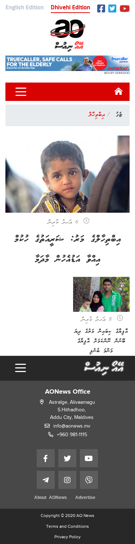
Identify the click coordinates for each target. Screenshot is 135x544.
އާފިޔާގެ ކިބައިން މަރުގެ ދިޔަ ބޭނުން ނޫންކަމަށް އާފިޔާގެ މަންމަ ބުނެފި (101, 341)
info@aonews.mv (71, 426)
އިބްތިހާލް (97, 115)
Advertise (85, 498)
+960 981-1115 (72, 434)
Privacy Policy (67, 536)
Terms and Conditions (67, 526)
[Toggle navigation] (21, 92)
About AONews (50, 498)
